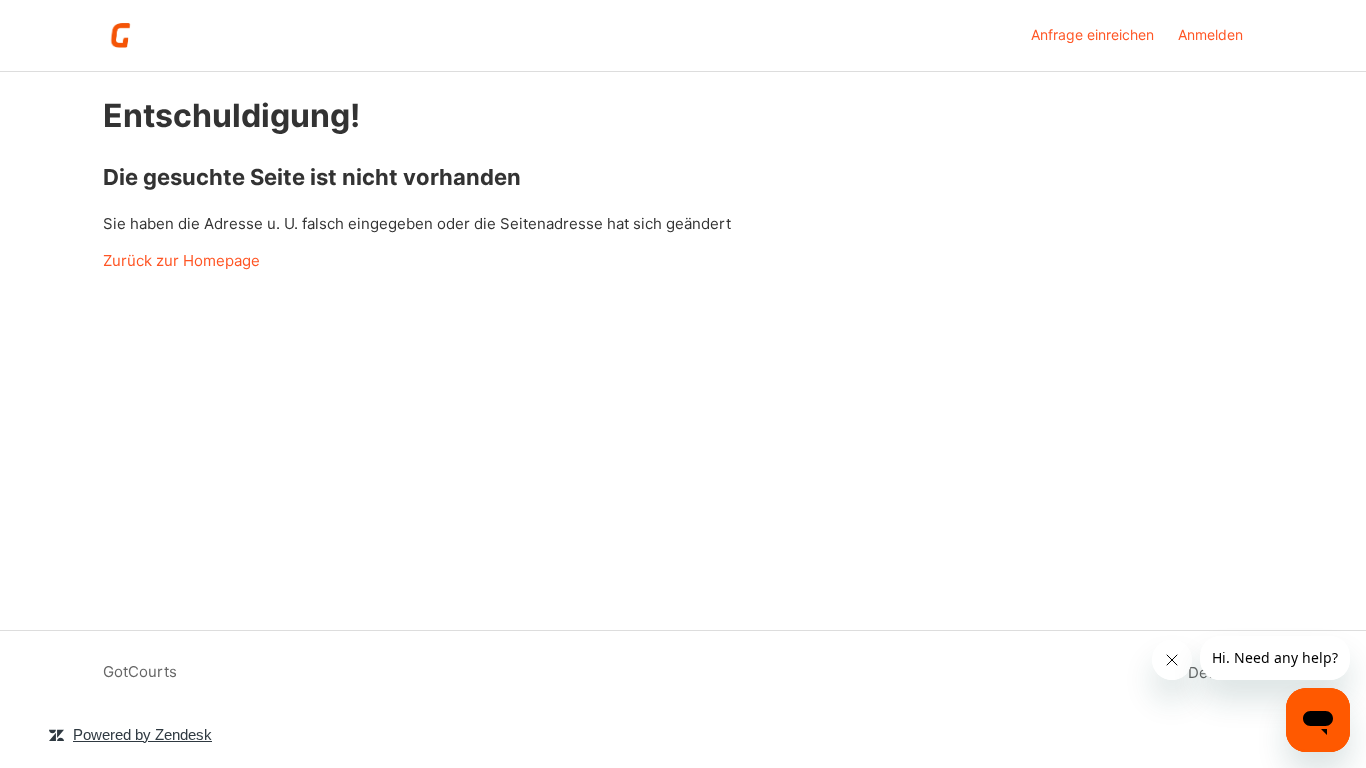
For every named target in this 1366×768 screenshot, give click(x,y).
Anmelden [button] (1210, 34)
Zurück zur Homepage (181, 260)
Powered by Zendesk (142, 734)
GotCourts (140, 671)
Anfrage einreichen (1092, 34)
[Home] (121, 35)
